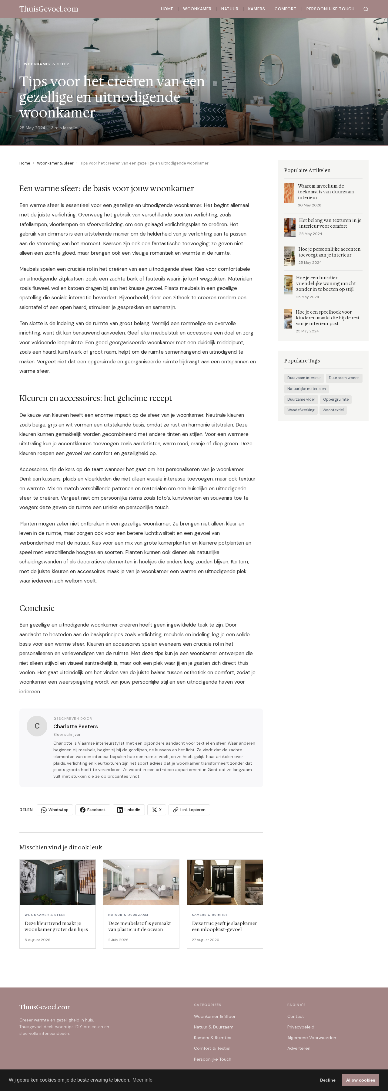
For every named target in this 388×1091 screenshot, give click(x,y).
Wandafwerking (301, 410)
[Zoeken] (366, 9)
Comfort (286, 9)
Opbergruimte (336, 399)
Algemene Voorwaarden (311, 1037)
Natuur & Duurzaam (213, 1027)
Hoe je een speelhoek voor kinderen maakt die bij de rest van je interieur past (328, 318)
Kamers (256, 9)
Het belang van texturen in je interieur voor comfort (330, 223)
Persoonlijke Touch (330, 9)
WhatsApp (58, 809)
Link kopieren (193, 809)
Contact (295, 1016)
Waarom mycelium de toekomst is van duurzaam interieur (326, 192)
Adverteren (298, 1048)
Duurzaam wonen (344, 378)
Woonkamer (197, 9)
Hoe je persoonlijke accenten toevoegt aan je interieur (330, 252)
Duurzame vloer (301, 399)
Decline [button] (328, 1080)
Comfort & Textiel (212, 1048)
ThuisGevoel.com (45, 1007)
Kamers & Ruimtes (212, 1037)
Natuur (230, 9)
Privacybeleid (300, 1027)
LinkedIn (132, 809)
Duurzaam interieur (304, 378)
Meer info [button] (142, 1080)
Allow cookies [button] (360, 1080)
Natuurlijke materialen (306, 388)
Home (167, 9)
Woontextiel (333, 410)
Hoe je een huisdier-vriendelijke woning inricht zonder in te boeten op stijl (326, 283)
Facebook (96, 809)
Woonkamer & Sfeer (55, 163)
